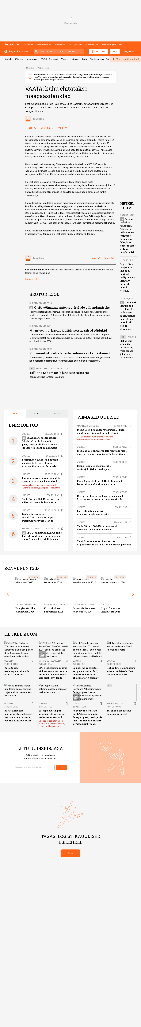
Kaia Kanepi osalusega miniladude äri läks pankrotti (16, 671)
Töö (108, 59)
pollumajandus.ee (75, 44)
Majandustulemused (33, 528)
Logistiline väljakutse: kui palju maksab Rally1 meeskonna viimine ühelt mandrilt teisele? (127, 277)
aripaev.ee (28, 44)
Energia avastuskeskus (56, 604)
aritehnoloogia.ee (92, 44)
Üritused (74, 59)
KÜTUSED (29, 68)
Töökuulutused (44, 368)
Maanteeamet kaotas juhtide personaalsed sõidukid (68, 330)
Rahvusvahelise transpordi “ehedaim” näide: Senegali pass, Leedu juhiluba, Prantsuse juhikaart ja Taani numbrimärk (128, 236)
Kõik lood (19, 59)
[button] (34, 767)
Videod (64, 59)
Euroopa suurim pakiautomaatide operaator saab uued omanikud (52, 714)
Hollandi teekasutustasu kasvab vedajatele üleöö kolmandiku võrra (121, 671)
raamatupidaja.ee (109, 44)
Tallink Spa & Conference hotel (89, 604)
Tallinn (105, 604)
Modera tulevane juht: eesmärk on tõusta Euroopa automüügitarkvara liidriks (37, 517)
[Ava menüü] (18, 44)
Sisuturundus (97, 59)
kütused (29, 279)
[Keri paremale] (133, 594)
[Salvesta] (62, 434)
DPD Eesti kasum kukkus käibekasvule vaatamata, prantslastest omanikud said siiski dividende (128, 315)
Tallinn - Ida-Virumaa (26, 604)
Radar (85, 59)
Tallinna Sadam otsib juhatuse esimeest (59, 373)
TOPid (43, 59)
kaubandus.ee (59, 44)
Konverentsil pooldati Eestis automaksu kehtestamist (69, 353)
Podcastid (54, 59)
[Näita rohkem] (120, 44)
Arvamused (32, 59)
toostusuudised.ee (43, 44)
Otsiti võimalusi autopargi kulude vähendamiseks (72, 307)
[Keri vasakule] (7, 594)
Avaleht (8, 59)
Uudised (33, 303)
